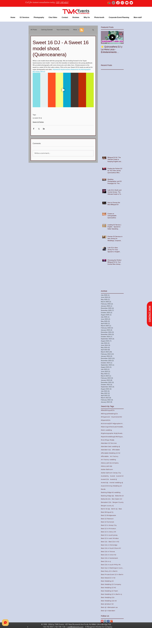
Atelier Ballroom (107, 469)
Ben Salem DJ (117, 499)
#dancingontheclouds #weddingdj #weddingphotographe (112, 427)
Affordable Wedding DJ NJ (110, 453)
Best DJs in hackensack (109, 558)
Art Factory (114, 456)
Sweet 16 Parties (38, 122)
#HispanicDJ (105, 417)
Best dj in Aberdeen (108, 611)
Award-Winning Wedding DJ (111, 486)
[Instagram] (122, 2)
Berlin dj (114, 509)
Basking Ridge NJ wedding (110, 492)
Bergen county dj (107, 506)
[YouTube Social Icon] (102, 621)
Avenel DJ (119, 476)
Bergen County (118, 502)
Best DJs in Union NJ (108, 555)
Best (120, 509)
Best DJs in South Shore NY (111, 548)
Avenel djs (104, 482)
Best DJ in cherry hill (108, 532)
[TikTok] (113, 2)
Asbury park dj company (110, 463)
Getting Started (46, 30)
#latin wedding (106, 430)
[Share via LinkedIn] (44, 129)
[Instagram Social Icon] (105, 621)
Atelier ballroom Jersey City (111, 473)
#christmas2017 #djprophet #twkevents (112, 423)
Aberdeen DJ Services (109, 443)
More (75, 30)
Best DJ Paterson (107, 519)
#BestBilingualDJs (107, 410)
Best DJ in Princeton (108, 528)
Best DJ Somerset (107, 522)
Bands (103, 489)
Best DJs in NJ (114, 542)
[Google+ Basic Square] (111, 621)
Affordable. (105, 456)
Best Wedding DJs (107, 597)
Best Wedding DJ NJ (108, 588)
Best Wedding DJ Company (111, 584)
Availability (105, 476)
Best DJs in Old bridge (109, 545)
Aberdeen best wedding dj (110, 446)
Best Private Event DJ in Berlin (112, 574)
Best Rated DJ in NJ (108, 578)
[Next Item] (120, 37)
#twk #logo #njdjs (107, 440)
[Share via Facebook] (34, 129)
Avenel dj (113, 479)
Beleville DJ (119, 496)
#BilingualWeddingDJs (109, 414)
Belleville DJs (106, 499)
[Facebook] (118, 2)
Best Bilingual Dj (107, 512)
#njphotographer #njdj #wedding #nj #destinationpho (112, 433)
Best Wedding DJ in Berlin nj (111, 594)
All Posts (34, 30)
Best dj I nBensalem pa (109, 607)
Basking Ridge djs (107, 496)
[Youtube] (127, 2)
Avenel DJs (105, 479)
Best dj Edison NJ (107, 604)
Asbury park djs (106, 466)
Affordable (116, 450)
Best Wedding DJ (107, 581)
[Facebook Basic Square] (108, 621)
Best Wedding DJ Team (109, 591)
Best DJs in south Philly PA (110, 565)
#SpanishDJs (105, 420)
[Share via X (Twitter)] (39, 129)
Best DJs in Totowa (108, 551)
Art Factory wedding (108, 460)
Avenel (112, 476)
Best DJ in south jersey (109, 535)
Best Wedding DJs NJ (109, 601)
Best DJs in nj (106, 561)
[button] (24, 17)
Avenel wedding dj (116, 482)
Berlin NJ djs (105, 509)
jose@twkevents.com (75, 627)
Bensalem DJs (106, 502)
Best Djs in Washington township (112, 568)
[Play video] (63, 90)
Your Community (63, 30)
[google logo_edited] (109, 2)
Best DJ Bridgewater (108, 515)
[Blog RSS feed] (82, 30)
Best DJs (104, 542)
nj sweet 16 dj (37, 118)
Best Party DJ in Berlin (109, 571)
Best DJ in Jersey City (109, 525)
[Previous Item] (104, 37)
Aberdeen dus (106, 450)
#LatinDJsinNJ (116, 417)
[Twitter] (131, 2)
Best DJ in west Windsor (110, 538)
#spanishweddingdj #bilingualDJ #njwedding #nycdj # (112, 437)
